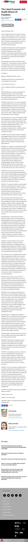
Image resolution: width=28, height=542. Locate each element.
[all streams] (26, 540)
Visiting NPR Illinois (6, 503)
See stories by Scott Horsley (15, 417)
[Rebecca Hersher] (4, 426)
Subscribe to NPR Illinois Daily (9, 515)
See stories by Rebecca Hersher (16, 430)
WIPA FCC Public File (7, 509)
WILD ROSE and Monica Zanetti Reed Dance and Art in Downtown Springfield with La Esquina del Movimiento (14, 478)
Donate (24, 2)
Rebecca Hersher (5, 18)
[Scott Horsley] (4, 413)
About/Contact (6, 501)
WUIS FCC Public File (7, 506)
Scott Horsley (8, 17)
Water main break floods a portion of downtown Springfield (12, 454)
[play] (2, 540)
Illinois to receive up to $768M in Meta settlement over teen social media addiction (13, 464)
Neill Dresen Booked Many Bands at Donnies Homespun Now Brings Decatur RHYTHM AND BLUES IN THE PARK (13, 447)
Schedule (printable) (7, 512)
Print (25, 19)
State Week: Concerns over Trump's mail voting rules (13, 459)
